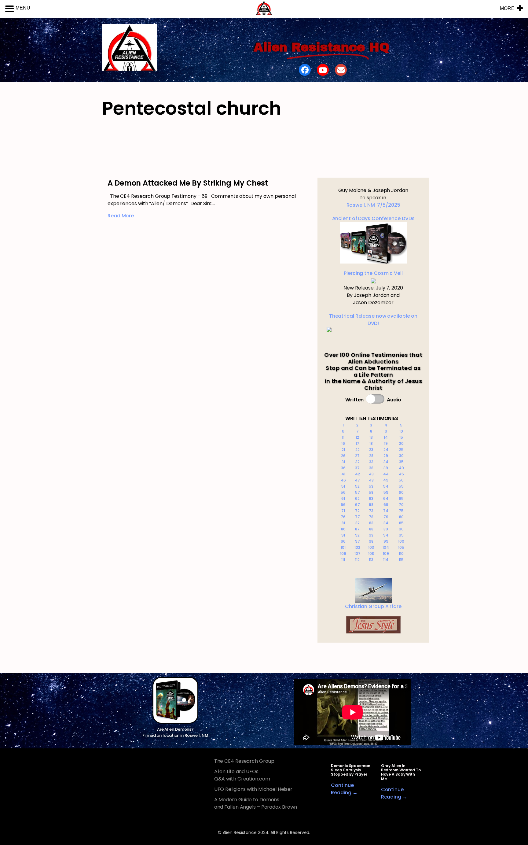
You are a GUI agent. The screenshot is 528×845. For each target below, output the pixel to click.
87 (357, 529)
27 (357, 455)
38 (371, 467)
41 (343, 474)
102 (357, 547)
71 (343, 510)
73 (371, 510)
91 (343, 535)
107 (357, 553)
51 (343, 486)
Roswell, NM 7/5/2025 (373, 204)
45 (401, 474)
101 (343, 547)
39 (385, 467)
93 (371, 535)
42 (357, 474)
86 (343, 529)
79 (385, 516)
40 (401, 467)
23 (371, 449)
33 (371, 461)
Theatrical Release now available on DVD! (373, 319)
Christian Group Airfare (373, 606)
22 (357, 449)
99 (385, 541)
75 (401, 510)
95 (401, 535)
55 (401, 486)
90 (401, 529)
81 (343, 523)
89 (385, 529)
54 (385, 486)
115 (401, 559)
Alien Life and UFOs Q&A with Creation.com (242, 775)
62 (357, 498)
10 (401, 431)
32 (357, 461)
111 (343, 559)
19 (386, 443)
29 (385, 455)
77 (357, 516)
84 (385, 523)
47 (357, 480)
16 (343, 443)
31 (343, 461)
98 (371, 541)
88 (371, 529)
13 (371, 437)
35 (401, 461)
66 (343, 504)
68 (371, 504)
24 (385, 449)
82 (357, 523)
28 (371, 455)
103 (371, 547)
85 (401, 523)
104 (386, 547)
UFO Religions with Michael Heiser (253, 789)
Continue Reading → (344, 789)
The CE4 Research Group (244, 761)
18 (371, 443)
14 (386, 437)
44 (386, 474)
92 (357, 535)
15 (401, 437)
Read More (121, 215)
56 (343, 492)
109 (386, 553)
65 (401, 498)
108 (371, 553)
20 (401, 443)
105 (401, 547)
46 (343, 480)
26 (343, 455)
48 (371, 480)
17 (357, 443)
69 (385, 504)
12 (357, 437)
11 (343, 437)
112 (357, 559)
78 (371, 516)
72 (357, 510)
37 (357, 467)
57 (357, 492)
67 (357, 504)
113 (371, 559)
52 (357, 486)
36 (343, 467)
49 (385, 480)
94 (385, 535)
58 (371, 492)
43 (371, 474)
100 (401, 541)
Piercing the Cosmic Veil (373, 273)
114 (385, 559)
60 (401, 492)
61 (343, 498)
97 (357, 541)
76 (343, 516)
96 (343, 541)
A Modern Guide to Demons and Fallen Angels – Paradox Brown (255, 803)
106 (343, 553)
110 (401, 553)
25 (401, 449)
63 (371, 498)
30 (401, 455)
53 (371, 486)
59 (385, 492)
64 (385, 498)
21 (343, 449)
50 (401, 480)
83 (371, 523)
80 (401, 516)
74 (385, 510)
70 (401, 504)
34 (385, 461)
